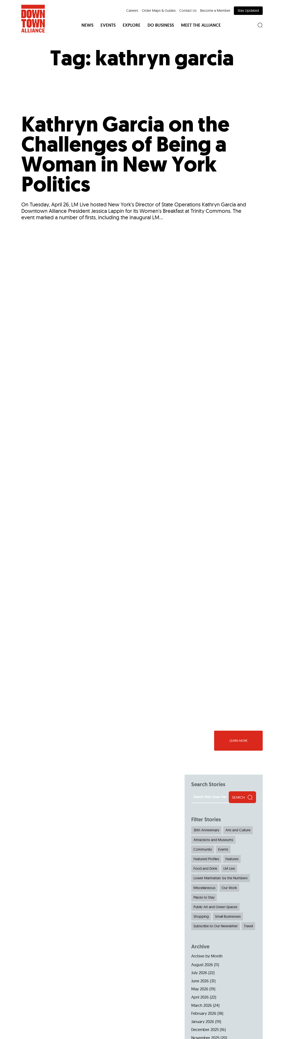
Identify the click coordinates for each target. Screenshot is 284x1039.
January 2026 (202, 1021)
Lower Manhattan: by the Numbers (220, 878)
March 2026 (201, 1005)
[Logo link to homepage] (33, 19)
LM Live (229, 868)
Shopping (201, 916)
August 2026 (202, 964)
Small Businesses (228, 916)
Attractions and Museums (213, 840)
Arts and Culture (237, 830)
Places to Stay (204, 897)
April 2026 (200, 997)
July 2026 (199, 972)
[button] (87, 25)
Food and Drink (205, 868)
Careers (132, 10)
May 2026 (199, 988)
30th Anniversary (206, 830)
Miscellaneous (204, 887)
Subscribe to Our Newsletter (215, 926)
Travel (248, 926)
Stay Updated (248, 10)
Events (223, 849)
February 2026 (203, 1013)
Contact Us (188, 10)
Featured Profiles (206, 859)
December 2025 (205, 1029)
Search (238, 797)
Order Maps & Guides (159, 10)
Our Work (229, 887)
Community (202, 849)
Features (232, 859)
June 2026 (200, 980)
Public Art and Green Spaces (215, 907)
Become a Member (215, 10)
